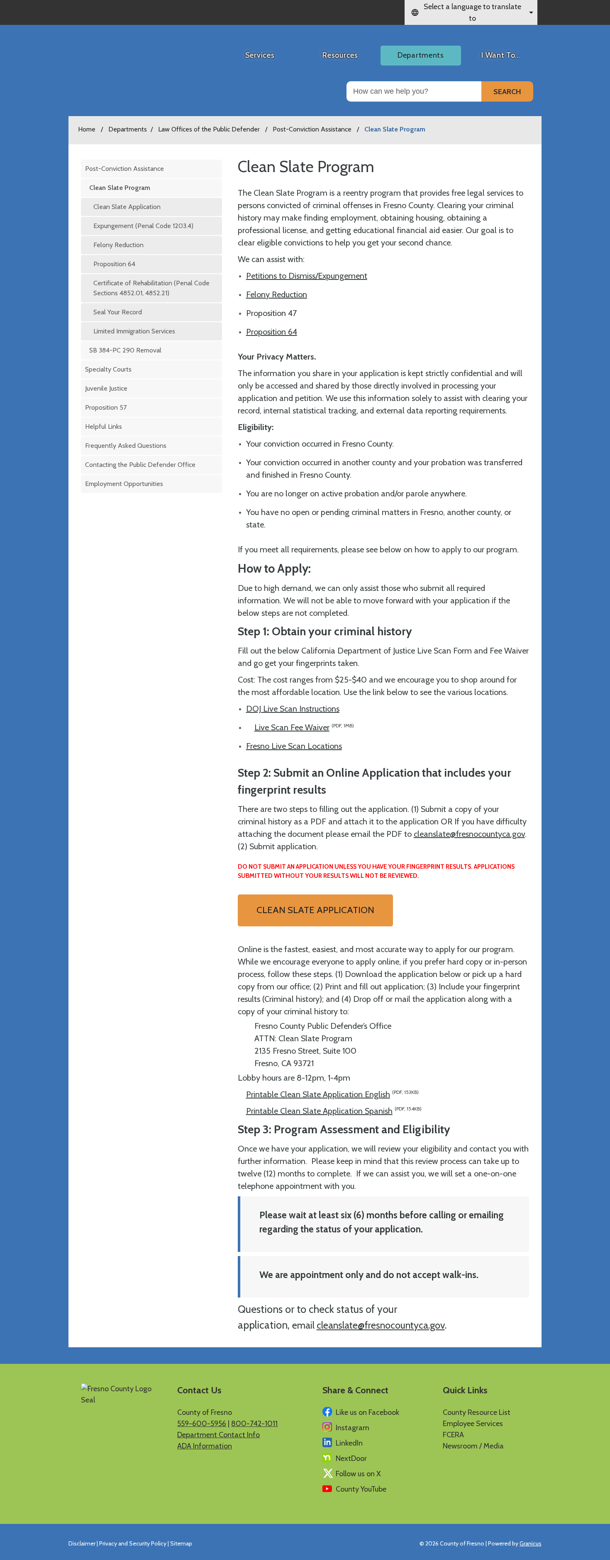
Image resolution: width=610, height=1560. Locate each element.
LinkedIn (349, 1443)
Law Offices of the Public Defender (209, 129)
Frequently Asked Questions (125, 446)
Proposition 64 (114, 264)
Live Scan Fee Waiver (304, 727)
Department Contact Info (218, 1434)
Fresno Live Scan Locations (294, 746)
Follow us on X (358, 1473)
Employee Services (473, 1423)
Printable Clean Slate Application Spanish (334, 1111)
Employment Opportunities (124, 484)
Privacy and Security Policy (132, 1543)
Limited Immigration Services (134, 331)
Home (86, 129)
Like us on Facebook (367, 1412)
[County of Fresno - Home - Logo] (115, 52)
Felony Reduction (118, 245)
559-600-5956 (201, 1423)
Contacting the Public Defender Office (140, 465)
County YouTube (361, 1489)
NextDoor (351, 1458)
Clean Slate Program (119, 188)
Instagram (352, 1427)
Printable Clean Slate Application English (332, 1094)
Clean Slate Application (127, 207)
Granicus (531, 1543)
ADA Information (204, 1446)
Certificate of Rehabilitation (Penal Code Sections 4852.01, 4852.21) (151, 288)
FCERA (453, 1434)
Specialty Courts (108, 369)
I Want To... (501, 55)
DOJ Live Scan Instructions (292, 709)
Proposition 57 (106, 407)
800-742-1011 (254, 1423)
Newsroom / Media (473, 1446)
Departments (421, 55)
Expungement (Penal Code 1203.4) (143, 226)
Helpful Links (103, 426)
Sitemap (181, 1543)
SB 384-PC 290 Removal (125, 350)
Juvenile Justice (106, 388)
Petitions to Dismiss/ (282, 276)
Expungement (342, 276)
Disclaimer (81, 1543)
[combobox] (471, 12)
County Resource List (476, 1412)
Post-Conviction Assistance (313, 129)
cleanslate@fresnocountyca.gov (469, 834)
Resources (340, 55)
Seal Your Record (117, 312)
